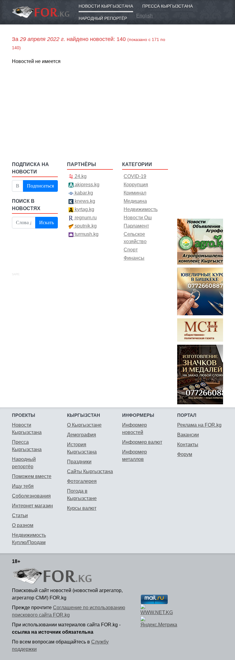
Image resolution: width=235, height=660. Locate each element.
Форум (184, 454)
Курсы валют (81, 508)
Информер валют (142, 442)
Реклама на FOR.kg (199, 425)
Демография (81, 434)
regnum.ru (85, 217)
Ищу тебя (23, 486)
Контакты (187, 444)
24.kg (80, 176)
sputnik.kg (85, 225)
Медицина (135, 201)
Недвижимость (141, 209)
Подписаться (40, 185)
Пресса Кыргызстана (167, 6)
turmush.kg (86, 234)
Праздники (79, 461)
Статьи (20, 515)
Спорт (131, 249)
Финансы (134, 258)
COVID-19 (135, 176)
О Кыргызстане (84, 425)
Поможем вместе (31, 476)
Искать (46, 222)
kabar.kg (83, 192)
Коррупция (136, 184)
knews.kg (84, 201)
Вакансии (188, 434)
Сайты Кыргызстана (90, 471)
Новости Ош (138, 217)
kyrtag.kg (83, 209)
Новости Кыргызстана (106, 6)
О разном (22, 525)
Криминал (135, 192)
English (144, 15)
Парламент (136, 225)
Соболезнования (31, 496)
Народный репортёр (103, 18)
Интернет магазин (32, 505)
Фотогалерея (82, 481)
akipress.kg (86, 184)
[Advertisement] (90, 112)
